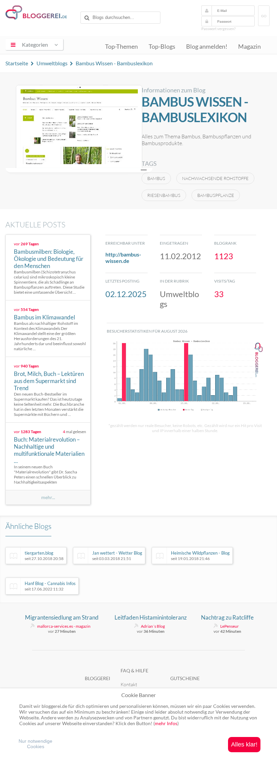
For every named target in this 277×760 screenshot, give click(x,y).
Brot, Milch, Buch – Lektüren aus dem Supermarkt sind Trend (49, 381)
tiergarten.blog (44, 555)
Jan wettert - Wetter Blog (117, 555)
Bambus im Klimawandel (44, 317)
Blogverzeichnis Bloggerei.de (41, 13)
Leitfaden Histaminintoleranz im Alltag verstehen (151, 617)
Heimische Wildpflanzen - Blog (200, 555)
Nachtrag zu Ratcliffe (227, 617)
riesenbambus (163, 195)
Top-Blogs (162, 46)
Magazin (249, 46)
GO (264, 16)
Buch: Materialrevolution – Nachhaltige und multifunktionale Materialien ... (49, 450)
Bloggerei (97, 678)
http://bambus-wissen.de (123, 257)
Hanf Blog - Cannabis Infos (50, 586)
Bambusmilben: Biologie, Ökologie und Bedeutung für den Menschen (48, 258)
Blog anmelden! (206, 46)
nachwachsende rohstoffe (215, 178)
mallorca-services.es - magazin (64, 626)
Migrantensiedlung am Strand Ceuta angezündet (62, 617)
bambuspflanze (215, 195)
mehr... (48, 497)
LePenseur (229, 626)
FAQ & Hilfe (134, 670)
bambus (156, 178)
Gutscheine (185, 678)
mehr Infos (166, 723)
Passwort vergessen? (218, 28)
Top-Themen (121, 46)
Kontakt (129, 684)
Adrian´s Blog (153, 626)
